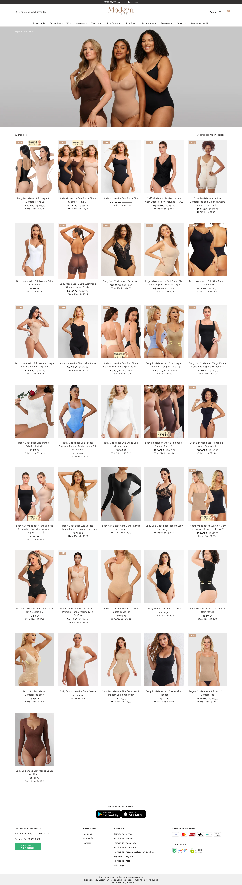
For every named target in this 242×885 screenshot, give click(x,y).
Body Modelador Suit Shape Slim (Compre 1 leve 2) (34, 200)
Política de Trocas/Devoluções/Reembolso (135, 852)
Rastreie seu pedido (200, 23)
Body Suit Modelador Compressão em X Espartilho (34, 610)
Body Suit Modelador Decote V (164, 608)
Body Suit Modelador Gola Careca (78, 691)
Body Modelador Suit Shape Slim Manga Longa (120, 444)
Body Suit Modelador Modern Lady (164, 525)
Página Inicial (39, 23)
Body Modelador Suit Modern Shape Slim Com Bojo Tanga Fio (34, 365)
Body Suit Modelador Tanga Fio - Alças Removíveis (207, 444)
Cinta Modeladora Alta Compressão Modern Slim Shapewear (121, 693)
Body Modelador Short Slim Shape (77, 363)
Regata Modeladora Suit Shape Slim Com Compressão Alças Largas (164, 283)
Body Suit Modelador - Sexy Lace (121, 281)
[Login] (220, 12)
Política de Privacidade (125, 847)
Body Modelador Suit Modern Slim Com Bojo (34, 283)
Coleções (80, 23)
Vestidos (95, 23)
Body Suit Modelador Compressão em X (34, 693)
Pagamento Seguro (123, 856)
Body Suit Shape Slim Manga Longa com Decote (34, 772)
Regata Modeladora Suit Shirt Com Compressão (207, 693)
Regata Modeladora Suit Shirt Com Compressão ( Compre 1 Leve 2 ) (207, 527)
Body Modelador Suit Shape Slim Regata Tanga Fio (120, 610)
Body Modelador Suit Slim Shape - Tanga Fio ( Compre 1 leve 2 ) (164, 365)
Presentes (165, 23)
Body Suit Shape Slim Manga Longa (121, 525)
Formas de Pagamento (125, 843)
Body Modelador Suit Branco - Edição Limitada (34, 444)
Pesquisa (87, 834)
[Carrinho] (226, 12)
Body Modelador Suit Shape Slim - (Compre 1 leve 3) (78, 200)
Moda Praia (130, 23)
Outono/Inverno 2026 (59, 23)
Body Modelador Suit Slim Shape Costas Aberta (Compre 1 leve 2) (121, 365)
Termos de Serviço (123, 834)
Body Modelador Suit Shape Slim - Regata (164, 693)
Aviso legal (119, 865)
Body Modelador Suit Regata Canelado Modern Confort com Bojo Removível (77, 446)
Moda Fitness (112, 23)
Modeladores (148, 23)
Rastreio (87, 843)
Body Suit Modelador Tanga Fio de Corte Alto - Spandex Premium (207, 365)
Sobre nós (181, 23)
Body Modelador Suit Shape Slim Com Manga (207, 610)
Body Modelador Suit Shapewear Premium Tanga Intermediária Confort (77, 612)
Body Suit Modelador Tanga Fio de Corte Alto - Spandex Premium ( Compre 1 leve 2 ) (34, 529)
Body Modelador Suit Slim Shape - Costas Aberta (207, 283)
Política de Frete (122, 860)
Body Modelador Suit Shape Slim (120, 198)
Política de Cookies (123, 838)
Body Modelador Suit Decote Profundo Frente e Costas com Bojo (78, 527)
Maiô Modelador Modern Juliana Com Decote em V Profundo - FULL (164, 200)
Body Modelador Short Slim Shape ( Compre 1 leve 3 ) (164, 444)
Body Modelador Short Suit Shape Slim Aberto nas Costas (78, 285)
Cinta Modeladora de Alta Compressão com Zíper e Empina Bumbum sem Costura (207, 201)
